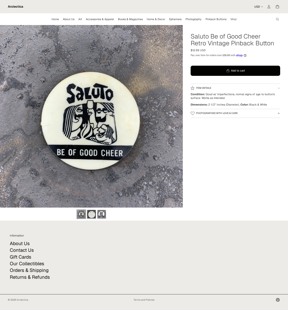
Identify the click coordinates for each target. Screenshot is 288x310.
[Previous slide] (4, 116)
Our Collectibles (27, 264)
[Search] (277, 19)
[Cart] (277, 6)
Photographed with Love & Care (217, 113)
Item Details (203, 88)
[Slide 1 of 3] (81, 214)
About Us (20, 243)
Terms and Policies (144, 299)
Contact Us (22, 250)
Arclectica (22, 299)
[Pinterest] (277, 299)
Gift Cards (20, 257)
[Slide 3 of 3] (101, 214)
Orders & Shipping (29, 270)
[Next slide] (178, 116)
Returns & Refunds (30, 277)
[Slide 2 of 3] (91, 214)
